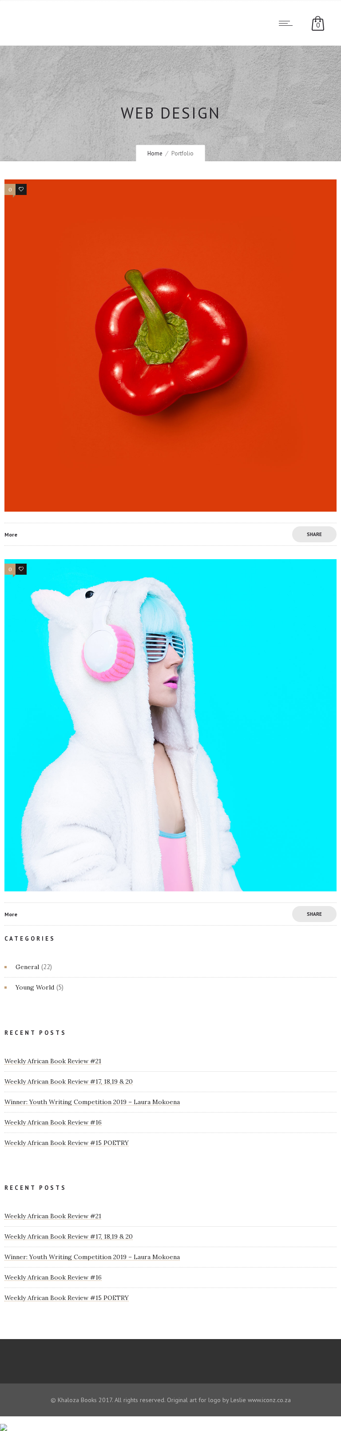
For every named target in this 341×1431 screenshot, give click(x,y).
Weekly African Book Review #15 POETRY (66, 1143)
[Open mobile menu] (288, 23)
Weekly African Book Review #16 (53, 1122)
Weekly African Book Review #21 (52, 1061)
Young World (35, 987)
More (10, 534)
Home (155, 153)
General (27, 967)
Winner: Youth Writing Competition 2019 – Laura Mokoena (92, 1102)
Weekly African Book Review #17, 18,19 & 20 (68, 1081)
